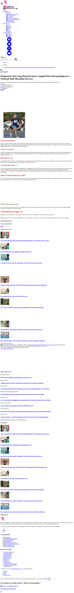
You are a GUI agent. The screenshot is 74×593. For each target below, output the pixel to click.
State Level (6, 559)
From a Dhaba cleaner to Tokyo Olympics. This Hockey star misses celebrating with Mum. (23, 340)
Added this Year (7, 556)
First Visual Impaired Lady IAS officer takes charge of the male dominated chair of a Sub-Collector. (25, 388)
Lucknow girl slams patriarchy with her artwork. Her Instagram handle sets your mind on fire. (24, 285)
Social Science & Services (14, 19)
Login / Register (7, 32)
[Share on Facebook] (2, 90)
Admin (9, 36)
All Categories (10, 22)
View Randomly (7, 566)
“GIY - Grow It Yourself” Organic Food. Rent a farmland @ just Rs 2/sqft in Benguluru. (22, 307)
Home (4, 10)
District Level (6, 561)
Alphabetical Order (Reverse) (10, 565)
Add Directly (15, 586)
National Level (6, 558)
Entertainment (11, 15)
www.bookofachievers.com (16, 568)
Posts (9, 28)
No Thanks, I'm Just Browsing (8, 588)
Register (10, 35)
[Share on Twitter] (1, 90)
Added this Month (7, 554)
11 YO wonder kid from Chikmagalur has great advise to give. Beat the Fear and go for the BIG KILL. (26, 400)
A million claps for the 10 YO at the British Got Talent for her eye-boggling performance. (22, 383)
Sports (9, 13)
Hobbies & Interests (11, 542)
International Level (7, 557)
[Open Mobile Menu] (2, 4)
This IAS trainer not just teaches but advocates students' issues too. (17, 405)
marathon (6, 71)
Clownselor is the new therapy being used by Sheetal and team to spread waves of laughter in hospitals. (26, 411)
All (8, 24)
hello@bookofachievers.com (37, 344)
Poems (9, 26)
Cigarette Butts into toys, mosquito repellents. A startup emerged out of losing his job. (21, 329)
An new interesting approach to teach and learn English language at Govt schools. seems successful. (25, 240)
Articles (5, 64)
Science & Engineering (12, 14)
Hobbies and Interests (13, 18)
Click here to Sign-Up (51, 344)
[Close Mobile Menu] (16, 9)
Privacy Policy (6, 575)
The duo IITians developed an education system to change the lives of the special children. (22, 394)
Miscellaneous (11, 20)
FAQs (4, 572)
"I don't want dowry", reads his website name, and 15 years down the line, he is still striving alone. (25, 417)
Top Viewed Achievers (8, 552)
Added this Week (7, 553)
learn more (46, 578)
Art (9, 30)
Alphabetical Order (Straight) (10, 563)
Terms (4, 573)
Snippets (5, 23)
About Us (5, 571)
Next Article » (9, 343)
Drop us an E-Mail (6, 586)
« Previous (3, 343)
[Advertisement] (37, 101)
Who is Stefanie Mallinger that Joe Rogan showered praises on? (16, 377)
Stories (9, 27)
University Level (7, 562)
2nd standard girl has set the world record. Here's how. (14, 296)
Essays (9, 31)
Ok (49, 578)
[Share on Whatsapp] (3, 90)
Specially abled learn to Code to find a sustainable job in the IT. (16, 251)
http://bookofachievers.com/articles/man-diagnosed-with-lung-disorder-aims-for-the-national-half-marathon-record (29, 67)
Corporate (10, 17)
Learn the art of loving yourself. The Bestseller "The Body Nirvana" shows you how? (21, 263)
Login (9, 33)
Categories (6, 11)
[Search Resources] (15, 59)
